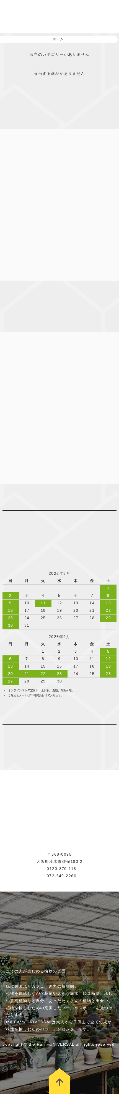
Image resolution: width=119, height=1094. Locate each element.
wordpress (22, 731)
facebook (13, 731)
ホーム (58, 39)
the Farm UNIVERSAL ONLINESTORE (33, 16)
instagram (5, 731)
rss (30, 731)
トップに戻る (59, 1081)
